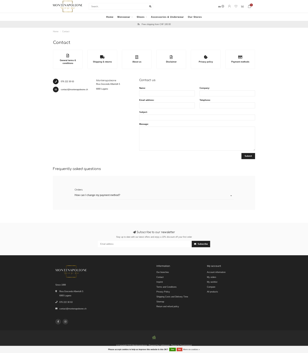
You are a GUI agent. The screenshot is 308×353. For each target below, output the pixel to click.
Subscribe (202, 244)
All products (212, 292)
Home (109, 17)
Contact (160, 277)
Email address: (146, 100)
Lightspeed (164, 345)
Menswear (123, 17)
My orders (211, 277)
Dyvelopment (186, 345)
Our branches (162, 272)
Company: (205, 88)
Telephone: (205, 100)
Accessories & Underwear (167, 17)
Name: (142, 88)
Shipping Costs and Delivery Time (172, 296)
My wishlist (212, 282)
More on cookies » (191, 349)
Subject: (143, 112)
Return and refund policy (167, 306)
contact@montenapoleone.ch (72, 308)
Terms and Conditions (166, 287)
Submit (248, 156)
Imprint (159, 282)
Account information (216, 272)
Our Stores (195, 17)
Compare (211, 287)
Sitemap (160, 301)
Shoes (141, 17)
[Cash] (154, 337)
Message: (144, 124)
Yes (172, 349)
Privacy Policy (163, 292)
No (179, 349)
